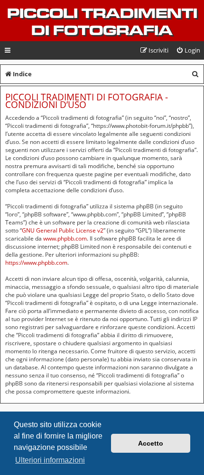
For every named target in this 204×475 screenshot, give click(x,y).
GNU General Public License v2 (62, 230)
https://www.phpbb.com (36, 263)
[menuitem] (188, 50)
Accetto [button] (150, 443)
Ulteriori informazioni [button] (50, 460)
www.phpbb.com (65, 238)
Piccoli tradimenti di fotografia (102, 22)
